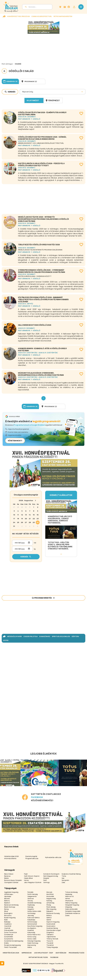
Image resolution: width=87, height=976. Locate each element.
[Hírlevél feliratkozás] (60, 7)
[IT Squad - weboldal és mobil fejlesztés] (58, 970)
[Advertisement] (43, 198)
